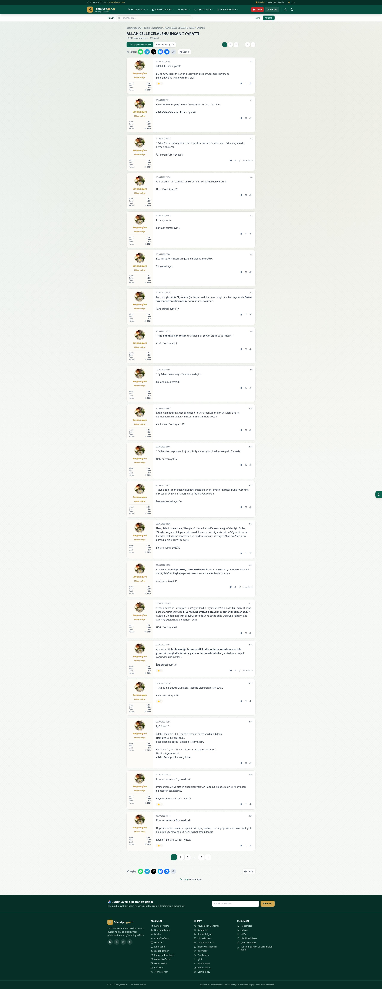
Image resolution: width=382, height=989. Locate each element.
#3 (251, 139)
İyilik (200, 959)
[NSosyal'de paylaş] (160, 51)
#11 (250, 447)
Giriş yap (184, 879)
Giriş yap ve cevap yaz (140, 44)
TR (289, 2)
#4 (251, 177)
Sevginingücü (140, 73)
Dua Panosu (204, 955)
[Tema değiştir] (292, 10)
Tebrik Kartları (161, 971)
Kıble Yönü (159, 946)
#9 (251, 370)
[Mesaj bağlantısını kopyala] (250, 83)
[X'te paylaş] (153, 51)
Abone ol (267, 903)
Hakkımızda (271, 2)
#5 (251, 216)
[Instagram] (123, 942)
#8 (251, 331)
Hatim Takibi (160, 963)
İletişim (281, 2)
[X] (116, 942)
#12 (250, 485)
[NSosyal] (130, 942)
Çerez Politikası (248, 942)
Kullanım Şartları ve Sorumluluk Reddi (256, 948)
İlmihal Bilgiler (205, 934)
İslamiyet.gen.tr (134, 27)
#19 (250, 775)
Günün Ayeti (204, 963)
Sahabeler (203, 930)
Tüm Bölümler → (206, 942)
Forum (110, 17)
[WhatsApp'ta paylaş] (140, 51)
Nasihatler (157, 27)
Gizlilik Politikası (249, 938)
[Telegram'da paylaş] (147, 51)
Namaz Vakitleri (162, 930)
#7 (251, 293)
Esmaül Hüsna (161, 938)
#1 (251, 61)
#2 (251, 100)
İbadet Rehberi (161, 950)
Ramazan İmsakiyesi (164, 955)
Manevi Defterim (162, 959)
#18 (250, 722)
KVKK (243, 934)
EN (293, 2)
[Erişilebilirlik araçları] (378, 494)
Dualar (157, 934)
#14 (250, 565)
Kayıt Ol (268, 17)
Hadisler (158, 942)
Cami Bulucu (204, 971)
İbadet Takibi (204, 967)
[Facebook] (110, 942)
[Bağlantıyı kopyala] (173, 51)
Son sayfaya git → (165, 44)
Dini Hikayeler (204, 938)
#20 (250, 816)
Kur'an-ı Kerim (161, 925)
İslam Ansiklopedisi (207, 946)
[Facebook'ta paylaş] (167, 51)
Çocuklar (158, 967)
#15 (250, 603)
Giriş (258, 17)
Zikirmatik (202, 950)
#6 (251, 254)
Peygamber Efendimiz (209, 925)
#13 (250, 524)
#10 (250, 408)
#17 (250, 683)
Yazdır (186, 51)
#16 (250, 645)
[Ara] (285, 10)
